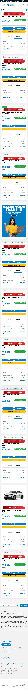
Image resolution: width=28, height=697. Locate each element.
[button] (24, 58)
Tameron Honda (3, 686)
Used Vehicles (4, 674)
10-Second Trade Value (9, 28)
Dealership (23, 664)
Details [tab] (10, 36)
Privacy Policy (6, 686)
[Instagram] (5, 657)
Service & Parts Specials (10, 672)
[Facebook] (2, 657)
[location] (27, 1)
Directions (22, 668)
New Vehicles (4, 666)
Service (10, 664)
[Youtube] (8, 657)
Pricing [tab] (18, 36)
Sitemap (13, 686)
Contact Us (7, 644)
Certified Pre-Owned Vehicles (4, 670)
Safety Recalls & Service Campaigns (24, 686)
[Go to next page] (14, 605)
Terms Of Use (10, 686)
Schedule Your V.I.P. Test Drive (14, 31)
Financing (16, 664)
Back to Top (24, 605)
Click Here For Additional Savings (20, 20)
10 (11, 605)
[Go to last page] (17, 605)
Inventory (4, 664)
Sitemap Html (16, 686)
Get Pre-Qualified (20, 28)
